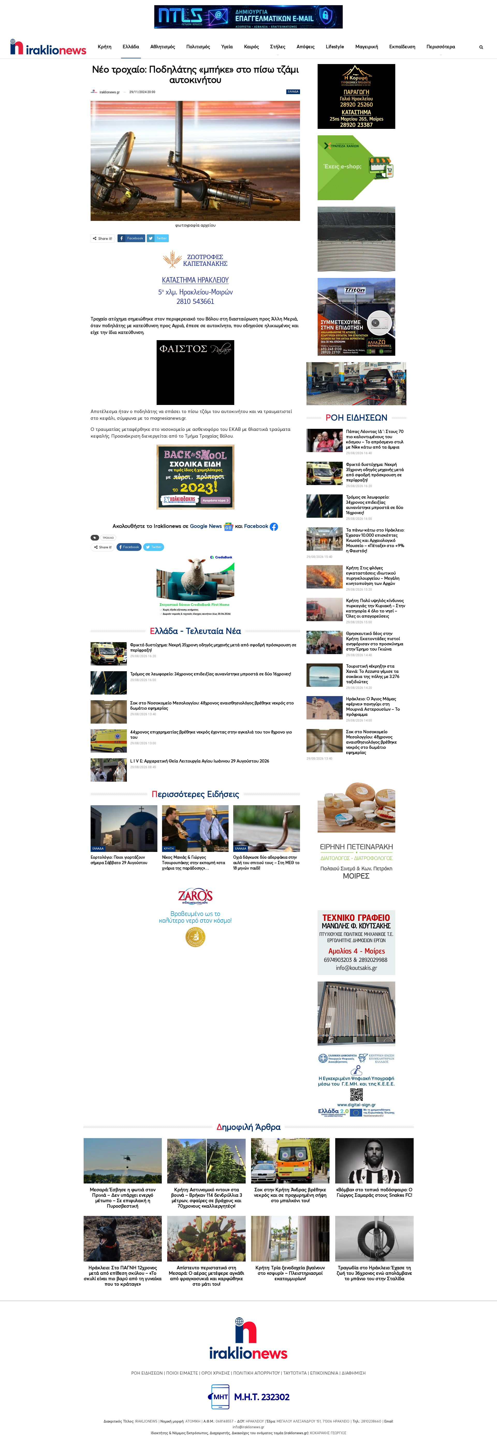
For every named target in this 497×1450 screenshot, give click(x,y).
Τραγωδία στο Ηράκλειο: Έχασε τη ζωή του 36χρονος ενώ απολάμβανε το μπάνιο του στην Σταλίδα (374, 1273)
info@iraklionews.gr (248, 1427)
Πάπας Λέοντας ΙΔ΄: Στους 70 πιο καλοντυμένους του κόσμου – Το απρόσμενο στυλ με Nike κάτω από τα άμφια (375, 439)
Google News (206, 526)
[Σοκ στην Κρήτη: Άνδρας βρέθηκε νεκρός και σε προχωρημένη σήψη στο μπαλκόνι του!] (290, 1161)
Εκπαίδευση (402, 46)
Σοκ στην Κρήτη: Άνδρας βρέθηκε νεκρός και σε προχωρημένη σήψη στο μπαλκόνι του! (290, 1195)
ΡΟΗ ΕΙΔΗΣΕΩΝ (147, 1373)
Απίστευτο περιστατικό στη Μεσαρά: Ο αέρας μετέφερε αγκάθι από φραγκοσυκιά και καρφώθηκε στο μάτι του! (206, 1276)
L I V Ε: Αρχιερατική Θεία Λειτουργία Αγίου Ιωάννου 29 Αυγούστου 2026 (199, 760)
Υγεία (227, 46)
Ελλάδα (131, 46)
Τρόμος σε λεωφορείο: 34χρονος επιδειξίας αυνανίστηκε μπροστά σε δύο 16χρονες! (210, 673)
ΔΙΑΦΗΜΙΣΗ (354, 1373)
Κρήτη (104, 46)
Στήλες (277, 46)
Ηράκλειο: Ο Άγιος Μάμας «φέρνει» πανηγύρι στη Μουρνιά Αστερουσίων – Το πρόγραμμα (373, 706)
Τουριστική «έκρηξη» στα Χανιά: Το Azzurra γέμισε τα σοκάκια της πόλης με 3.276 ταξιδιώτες (372, 673)
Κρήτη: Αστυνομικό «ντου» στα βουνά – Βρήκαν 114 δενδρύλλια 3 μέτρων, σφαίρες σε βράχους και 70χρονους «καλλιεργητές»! (206, 1198)
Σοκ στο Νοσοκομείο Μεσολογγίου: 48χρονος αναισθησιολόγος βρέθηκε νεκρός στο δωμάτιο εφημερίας (371, 742)
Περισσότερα (441, 46)
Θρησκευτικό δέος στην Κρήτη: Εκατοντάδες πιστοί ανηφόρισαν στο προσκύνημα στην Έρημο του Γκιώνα (374, 641)
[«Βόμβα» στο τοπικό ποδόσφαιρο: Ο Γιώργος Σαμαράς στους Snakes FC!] (374, 1161)
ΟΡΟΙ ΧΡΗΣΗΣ (215, 1373)
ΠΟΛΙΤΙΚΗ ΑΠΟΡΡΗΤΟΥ (256, 1373)
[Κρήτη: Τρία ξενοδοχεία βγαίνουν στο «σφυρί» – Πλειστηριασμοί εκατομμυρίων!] (290, 1239)
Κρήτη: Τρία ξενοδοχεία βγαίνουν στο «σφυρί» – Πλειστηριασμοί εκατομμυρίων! (290, 1273)
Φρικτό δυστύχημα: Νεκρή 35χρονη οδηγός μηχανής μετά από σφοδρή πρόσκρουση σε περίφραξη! (375, 472)
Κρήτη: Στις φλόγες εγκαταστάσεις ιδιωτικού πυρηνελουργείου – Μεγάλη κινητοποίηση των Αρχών (372, 575)
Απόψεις (306, 46)
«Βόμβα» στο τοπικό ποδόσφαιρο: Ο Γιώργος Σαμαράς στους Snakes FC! (374, 1192)
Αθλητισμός (162, 46)
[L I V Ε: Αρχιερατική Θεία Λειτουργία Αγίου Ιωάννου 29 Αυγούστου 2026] (109, 770)
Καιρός (251, 46)
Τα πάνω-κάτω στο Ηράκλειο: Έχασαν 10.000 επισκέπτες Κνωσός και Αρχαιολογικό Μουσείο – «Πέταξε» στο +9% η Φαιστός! (375, 540)
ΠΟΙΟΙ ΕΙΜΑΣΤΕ (182, 1373)
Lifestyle (335, 46)
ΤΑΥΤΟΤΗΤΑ (295, 1373)
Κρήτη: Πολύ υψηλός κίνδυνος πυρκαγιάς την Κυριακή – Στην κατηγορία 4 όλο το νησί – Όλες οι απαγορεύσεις (375, 608)
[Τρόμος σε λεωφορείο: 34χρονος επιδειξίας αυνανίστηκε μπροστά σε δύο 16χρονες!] (109, 683)
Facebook (257, 526)
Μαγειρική (366, 46)
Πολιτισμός (198, 46)
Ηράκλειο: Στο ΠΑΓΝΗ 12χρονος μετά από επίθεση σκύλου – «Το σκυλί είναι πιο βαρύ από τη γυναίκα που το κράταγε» (123, 1276)
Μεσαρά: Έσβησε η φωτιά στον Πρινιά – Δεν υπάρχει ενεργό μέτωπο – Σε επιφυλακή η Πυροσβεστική (123, 1198)
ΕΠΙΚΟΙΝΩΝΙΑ (324, 1373)
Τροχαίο (108, 537)
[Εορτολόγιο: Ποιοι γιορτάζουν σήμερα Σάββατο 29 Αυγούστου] (124, 828)
